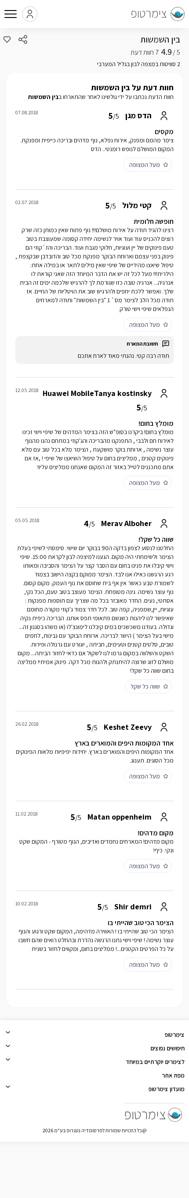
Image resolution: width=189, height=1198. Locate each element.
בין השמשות (160, 39)
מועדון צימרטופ (167, 1089)
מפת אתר (173, 1075)
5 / (170, 52)
